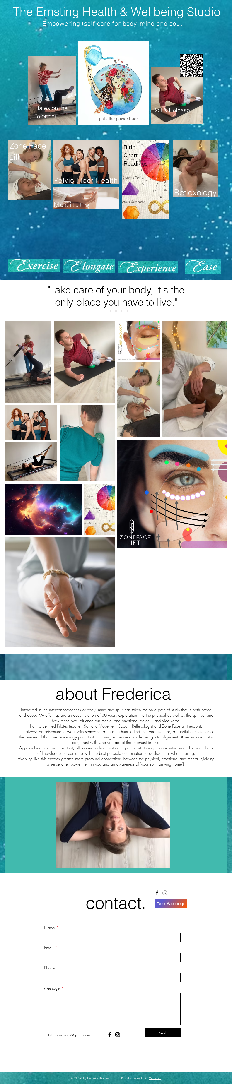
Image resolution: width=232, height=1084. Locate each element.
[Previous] (16, 300)
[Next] (215, 300)
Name (49, 927)
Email (48, 948)
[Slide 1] (104, 311)
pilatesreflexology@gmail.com (67, 1035)
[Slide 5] (127, 311)
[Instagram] (165, 893)
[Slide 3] (116, 311)
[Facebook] (157, 893)
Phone (49, 968)
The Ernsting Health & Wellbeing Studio (116, 11)
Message (52, 988)
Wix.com (155, 1078)
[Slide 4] (121, 311)
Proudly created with (135, 1078)
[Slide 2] (110, 311)
